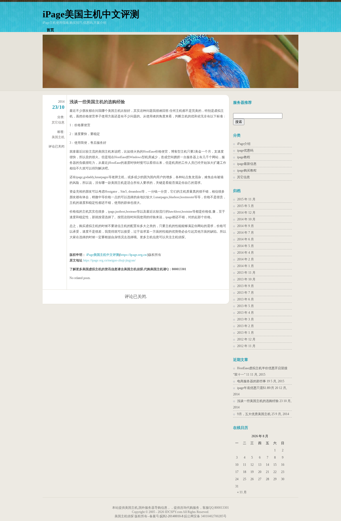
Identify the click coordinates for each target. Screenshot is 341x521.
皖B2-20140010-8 (171, 516)
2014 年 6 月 (245, 239)
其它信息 (58, 122)
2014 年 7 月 (245, 232)
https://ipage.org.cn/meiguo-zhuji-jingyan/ (109, 260)
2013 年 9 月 (245, 286)
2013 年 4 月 (245, 313)
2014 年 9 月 (245, 226)
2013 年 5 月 (245, 306)
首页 (50, 30)
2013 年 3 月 (245, 319)
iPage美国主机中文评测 (91, 14)
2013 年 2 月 (245, 326)
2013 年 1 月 (245, 333)
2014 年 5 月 (245, 246)
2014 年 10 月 (246, 219)
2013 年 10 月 (246, 279)
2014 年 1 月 (245, 266)
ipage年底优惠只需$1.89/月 (255, 388)
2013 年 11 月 (246, 273)
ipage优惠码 (245, 150)
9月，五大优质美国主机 (254, 414)
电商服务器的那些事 (251, 381)
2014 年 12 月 (246, 212)
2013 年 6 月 (245, 299)
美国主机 (58, 137)
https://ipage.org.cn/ (133, 255)
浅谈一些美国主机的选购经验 (97, 102)
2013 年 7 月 (245, 293)
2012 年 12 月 (246, 339)
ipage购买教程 (247, 170)
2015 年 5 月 (245, 206)
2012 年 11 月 (246, 346)
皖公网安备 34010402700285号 (205, 516)
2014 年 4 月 (245, 252)
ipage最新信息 (247, 164)
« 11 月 (242, 492)
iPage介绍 (243, 144)
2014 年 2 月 (245, 259)
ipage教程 (243, 157)
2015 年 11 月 (246, 199)
